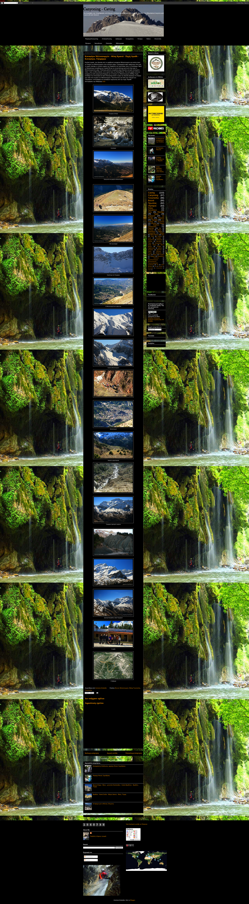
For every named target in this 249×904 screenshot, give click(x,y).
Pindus (150, 208)
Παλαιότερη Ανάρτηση (133, 753)
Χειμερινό (151, 216)
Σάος (150, 212)
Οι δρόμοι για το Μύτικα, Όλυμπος (103, 804)
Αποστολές (157, 39)
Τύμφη (156, 214)
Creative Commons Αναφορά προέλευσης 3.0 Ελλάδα (156, 319)
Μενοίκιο (158, 241)
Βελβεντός (159, 253)
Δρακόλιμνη (151, 231)
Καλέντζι (156, 258)
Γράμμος (152, 256)
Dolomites (109, 43)
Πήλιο (149, 243)
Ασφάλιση (156, 225)
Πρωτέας (152, 203)
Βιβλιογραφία (120, 43)
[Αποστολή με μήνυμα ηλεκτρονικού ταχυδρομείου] (86, 693)
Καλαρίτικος (158, 243)
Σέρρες (162, 223)
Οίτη (162, 234)
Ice (160, 228)
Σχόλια (87, 860)
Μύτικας (153, 223)
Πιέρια (160, 231)
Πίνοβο (159, 246)
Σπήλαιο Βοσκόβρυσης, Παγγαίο (160, 159)
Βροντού (159, 249)
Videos (148, 39)
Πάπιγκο (158, 251)
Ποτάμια (140, 39)
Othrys (159, 230)
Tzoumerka (88, 690)
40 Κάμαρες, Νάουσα (160, 148)
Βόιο (149, 254)
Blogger (132, 900)
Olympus (88, 43)
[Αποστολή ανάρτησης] (97, 693)
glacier (160, 248)
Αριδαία (162, 233)
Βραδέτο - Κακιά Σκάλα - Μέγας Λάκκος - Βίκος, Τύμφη (109, 794)
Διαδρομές (119, 39)
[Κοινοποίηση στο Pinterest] (93, 693)
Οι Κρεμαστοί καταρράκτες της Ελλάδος (160, 140)
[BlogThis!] (88, 693)
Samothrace (98, 43)
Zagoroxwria (151, 248)
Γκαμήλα (161, 254)
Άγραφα (154, 220)
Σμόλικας (151, 230)
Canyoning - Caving (99, 9)
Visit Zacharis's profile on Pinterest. (137, 824)
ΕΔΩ (104, 81)
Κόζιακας (159, 239)
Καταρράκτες (130, 39)
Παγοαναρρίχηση (153, 263)
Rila (155, 266)
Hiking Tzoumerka (134, 688)
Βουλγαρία (150, 268)
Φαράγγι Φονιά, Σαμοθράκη (101, 775)
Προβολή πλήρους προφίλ (98, 836)
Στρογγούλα (151, 233)
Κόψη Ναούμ (152, 244)
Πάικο (149, 251)
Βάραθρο (160, 212)
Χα (157, 264)
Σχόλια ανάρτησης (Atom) (117, 758)
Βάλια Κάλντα (154, 234)
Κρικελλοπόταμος (153, 259)
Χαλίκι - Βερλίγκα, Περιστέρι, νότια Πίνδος (160, 169)
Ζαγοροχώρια (152, 226)
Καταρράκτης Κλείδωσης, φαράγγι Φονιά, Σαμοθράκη (109, 766)
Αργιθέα (160, 266)
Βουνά (117, 688)
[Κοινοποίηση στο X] (89, 693)
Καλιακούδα (159, 268)
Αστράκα (150, 249)
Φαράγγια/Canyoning (91, 39)
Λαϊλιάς (150, 241)
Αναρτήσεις (89, 856)
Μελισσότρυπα (152, 261)
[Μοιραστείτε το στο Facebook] (91, 693)
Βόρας (155, 254)
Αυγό (149, 238)
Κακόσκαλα (160, 256)
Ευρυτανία (161, 221)
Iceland (160, 236)
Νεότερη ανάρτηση (92, 753)
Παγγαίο (161, 218)
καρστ (149, 269)
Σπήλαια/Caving (107, 39)
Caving (151, 192)
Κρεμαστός (151, 239)
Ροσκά (150, 253)
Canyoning (153, 195)
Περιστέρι (151, 228)
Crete (152, 236)
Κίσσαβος (158, 238)
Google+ (2, 1)
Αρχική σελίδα (112, 753)
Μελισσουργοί (124, 688)
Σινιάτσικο (151, 264)
